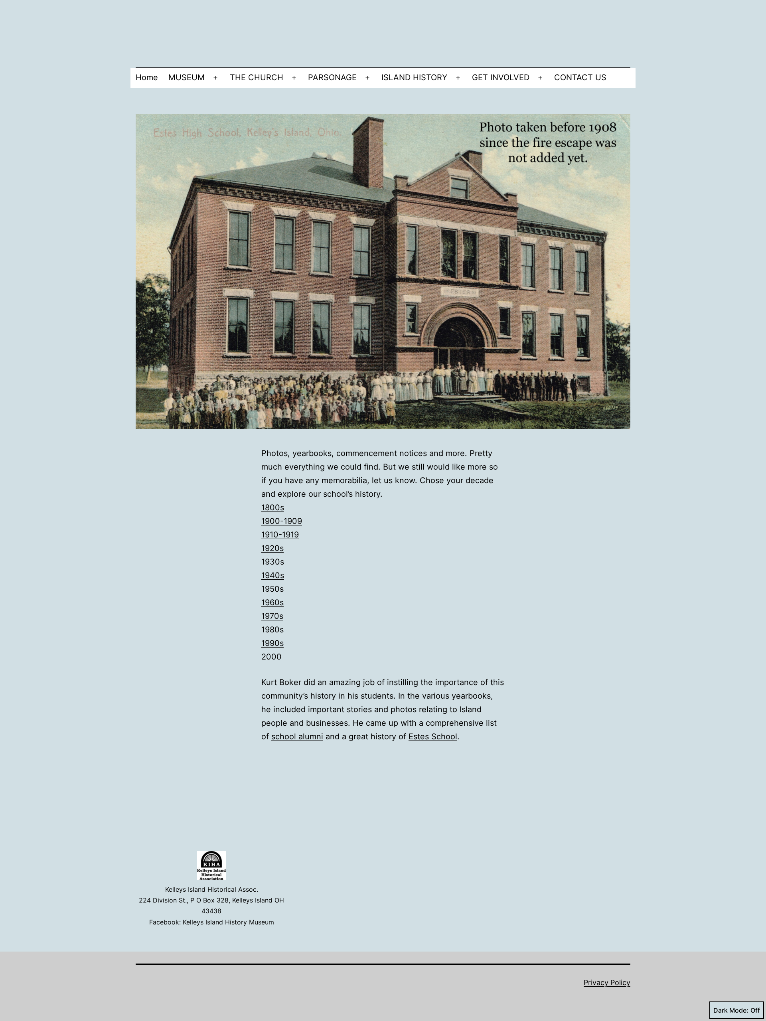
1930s (272, 562)
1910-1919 (280, 534)
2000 (271, 657)
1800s (272, 507)
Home (147, 77)
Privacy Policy (607, 982)
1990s (272, 643)
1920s (272, 548)
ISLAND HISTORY (414, 77)
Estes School (433, 736)
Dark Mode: (730, 1010)
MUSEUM (186, 77)
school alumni (297, 736)
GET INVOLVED (500, 77)
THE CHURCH (256, 77)
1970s (272, 616)
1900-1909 (281, 521)
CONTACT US (580, 77)
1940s (272, 575)
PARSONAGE (332, 77)
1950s (272, 589)
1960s (272, 602)
